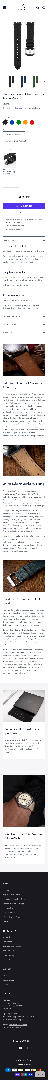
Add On (7, 149)
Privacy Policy (8, 955)
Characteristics (11, 316)
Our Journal (7, 941)
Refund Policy (8, 950)
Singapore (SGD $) (21, 1041)
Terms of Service (10, 959)
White (38, 122)
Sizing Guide (9, 324)
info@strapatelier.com (18, 1024)
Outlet (5, 921)
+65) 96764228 (14, 1027)
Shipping (19, 108)
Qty (5, 179)
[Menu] (4, 7)
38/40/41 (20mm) (13, 134)
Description (9, 240)
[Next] (45, 82)
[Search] (38, 7)
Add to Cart (24, 197)
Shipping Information (12, 946)
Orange (25, 122)
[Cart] (44, 7)
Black (5, 122)
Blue (12, 122)
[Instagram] (28, 1048)
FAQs (5, 975)
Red (32, 122)
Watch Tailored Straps (12, 917)
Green (18, 122)
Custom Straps (9, 912)
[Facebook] (20, 1048)
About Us (7, 937)
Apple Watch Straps (11, 894)
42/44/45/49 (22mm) (15, 141)
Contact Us (7, 984)
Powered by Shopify (24, 1064)
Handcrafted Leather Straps (14, 899)
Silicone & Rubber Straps (13, 903)
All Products (8, 890)
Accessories (8, 908)
